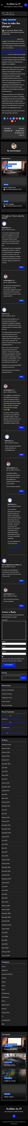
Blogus (22, 1121)
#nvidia (12, 32)
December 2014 (6, 763)
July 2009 (4, 886)
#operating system (19, 32)
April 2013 (4, 779)
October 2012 (5, 790)
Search (4, 673)
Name (4, 641)
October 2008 (5, 921)
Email (4, 646)
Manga (3, 982)
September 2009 (6, 879)
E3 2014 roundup (8, 204)
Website (4, 651)
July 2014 (4, 767)
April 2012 (4, 794)
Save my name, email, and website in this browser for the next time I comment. (13, 660)
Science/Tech (12, 19)
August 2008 (5, 928)
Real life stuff (12, 164)
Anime (3, 966)
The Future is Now (7, 694)
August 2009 (5, 882)
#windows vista (6, 34)
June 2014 (5, 771)
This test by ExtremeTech (9, 39)
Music (3, 989)
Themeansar (14, 1123)
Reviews (4, 1008)
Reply (21, 267)
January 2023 (6, 756)
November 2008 (6, 917)
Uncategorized (6, 1020)
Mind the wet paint (7, 705)
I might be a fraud (7, 697)
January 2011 (5, 821)
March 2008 (5, 948)
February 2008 (6, 951)
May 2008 (4, 940)
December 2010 (6, 825)
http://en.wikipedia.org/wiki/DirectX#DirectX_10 (14, 547)
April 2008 (5, 944)
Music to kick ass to (9, 187)
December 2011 (6, 806)
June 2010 (5, 844)
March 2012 (5, 798)
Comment (5, 620)
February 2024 (6, 748)
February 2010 (6, 859)
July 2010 (4, 840)
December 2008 (6, 913)
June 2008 (5, 936)
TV (2, 1016)
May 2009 (4, 894)
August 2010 (5, 836)
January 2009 (6, 909)
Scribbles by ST (13, 4)
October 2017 (5, 760)
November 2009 (6, 871)
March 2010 (5, 856)
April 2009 (5, 898)
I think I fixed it (6, 701)
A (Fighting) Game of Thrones (16, 733)
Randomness (5, 997)
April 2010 (4, 852)
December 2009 (6, 867)
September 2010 (6, 833)
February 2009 (6, 905)
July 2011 (4, 810)
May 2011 (4, 813)
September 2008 (6, 925)
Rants (5, 164)
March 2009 (5, 902)
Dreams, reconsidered (10, 169)
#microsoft (6, 32)
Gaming (5, 19)
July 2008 (4, 932)
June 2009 (5, 890)
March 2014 (5, 775)
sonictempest (10, 30)
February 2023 (6, 752)
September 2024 (6, 744)
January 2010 (5, 863)
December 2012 (6, 787)
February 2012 (6, 802)
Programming (5, 993)
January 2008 (6, 955)
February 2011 (6, 817)
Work (3, 1024)
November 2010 (6, 829)
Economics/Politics (7, 974)
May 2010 (4, 848)
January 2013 (5, 783)
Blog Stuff (5, 970)
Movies (4, 985)
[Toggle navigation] (2, 5)
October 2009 (5, 875)
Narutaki (4, 733)
